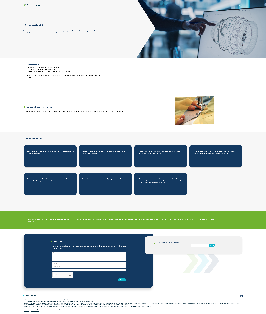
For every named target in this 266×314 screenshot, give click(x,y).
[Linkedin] (241, 296)
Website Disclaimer (35, 311)
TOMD (61, 309)
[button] (239, 5)
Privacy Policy (27, 311)
